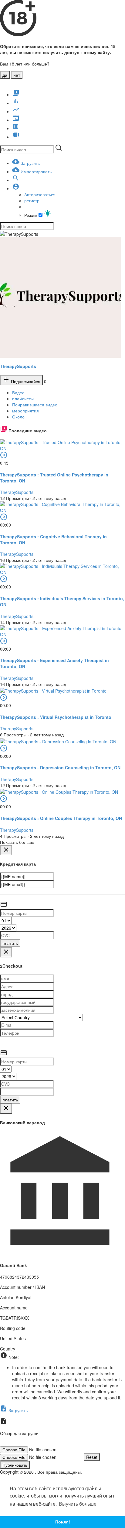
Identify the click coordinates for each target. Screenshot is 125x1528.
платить (10, 943)
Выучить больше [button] (77, 1504)
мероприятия (25, 411)
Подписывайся (25, 381)
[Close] (6, 850)
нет (16, 75)
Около (18, 417)
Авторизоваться (40, 194)
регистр (31, 200)
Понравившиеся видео (34, 405)
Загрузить (17, 1410)
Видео (18, 392)
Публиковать (14, 1465)
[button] (15, 188)
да (4, 75)
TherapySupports (18, 366)
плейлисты (23, 399)
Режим (31, 215)
